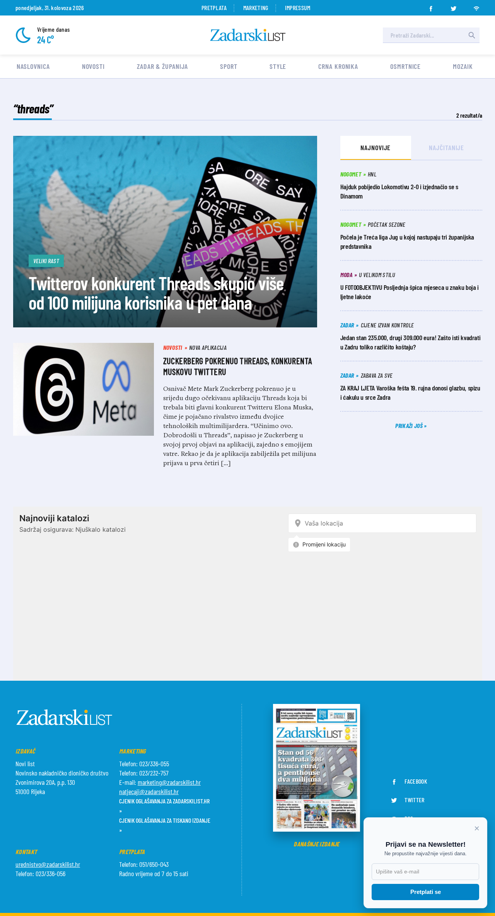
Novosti (93, 66)
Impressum (298, 7)
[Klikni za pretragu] (472, 35)
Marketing (255, 7)
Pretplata (214, 7)
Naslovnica (33, 66)
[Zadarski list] (248, 35)
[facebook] (431, 6)
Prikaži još (409, 425)
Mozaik (463, 66)
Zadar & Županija (162, 66)
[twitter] (454, 6)
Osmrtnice (405, 66)
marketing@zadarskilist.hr (169, 782)
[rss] (476, 6)
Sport (228, 66)
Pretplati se (425, 892)
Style (278, 66)
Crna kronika (338, 66)
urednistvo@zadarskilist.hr (47, 864)
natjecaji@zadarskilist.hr (149, 791)
